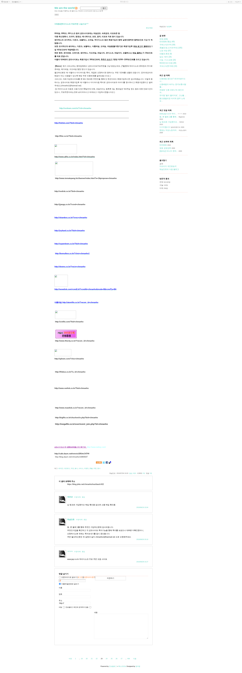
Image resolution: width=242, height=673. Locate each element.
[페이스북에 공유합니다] (107, 463)
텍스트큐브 (122, 666)
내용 (95, 612)
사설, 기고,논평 (168, 60)
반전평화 (163, 145)
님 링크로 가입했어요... (169, 122)
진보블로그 (113, 666)
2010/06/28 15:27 (142, 562)
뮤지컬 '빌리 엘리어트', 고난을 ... (173, 95)
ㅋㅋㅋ (70, 551)
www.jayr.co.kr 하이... (168, 114)
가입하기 (238, 2)
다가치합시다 (165, 127)
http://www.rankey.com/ (96, 447)
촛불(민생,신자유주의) (171, 48)
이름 (60, 588)
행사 (98, 468)
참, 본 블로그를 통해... (169, 117)
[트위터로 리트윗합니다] (104, 463)
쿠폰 (94, 468)
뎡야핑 (138, 666)
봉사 (76, 468)
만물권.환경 (166, 54)
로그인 (230, 2)
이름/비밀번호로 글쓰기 (70, 584)
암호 (60, 594)
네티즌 (60, 468)
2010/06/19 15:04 (142, 507)
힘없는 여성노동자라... (169, 130)
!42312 (70, 497)
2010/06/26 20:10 (142, 539)
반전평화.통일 (167, 42)
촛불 (91, 468)
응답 (83, 497)
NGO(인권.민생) (168, 63)
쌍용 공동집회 (165, 148)
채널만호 (71, 519)
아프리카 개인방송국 (168, 166)
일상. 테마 (132, 473)
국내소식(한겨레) (168, 66)
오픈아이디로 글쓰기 (69, 577)
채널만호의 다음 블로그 (169, 169)
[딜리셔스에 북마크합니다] (110, 463)
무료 (72, 468)
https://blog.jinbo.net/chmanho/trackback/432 (85, 484)
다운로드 (67, 468)
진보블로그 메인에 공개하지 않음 (77, 607)
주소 (60, 601)
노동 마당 (165, 51)
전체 (164, 39)
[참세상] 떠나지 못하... (169, 151)
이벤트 (86, 468)
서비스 (81, 468)
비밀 (60, 607)
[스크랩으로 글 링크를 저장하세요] (99, 463)
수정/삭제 (77, 497)
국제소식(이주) (167, 45)
